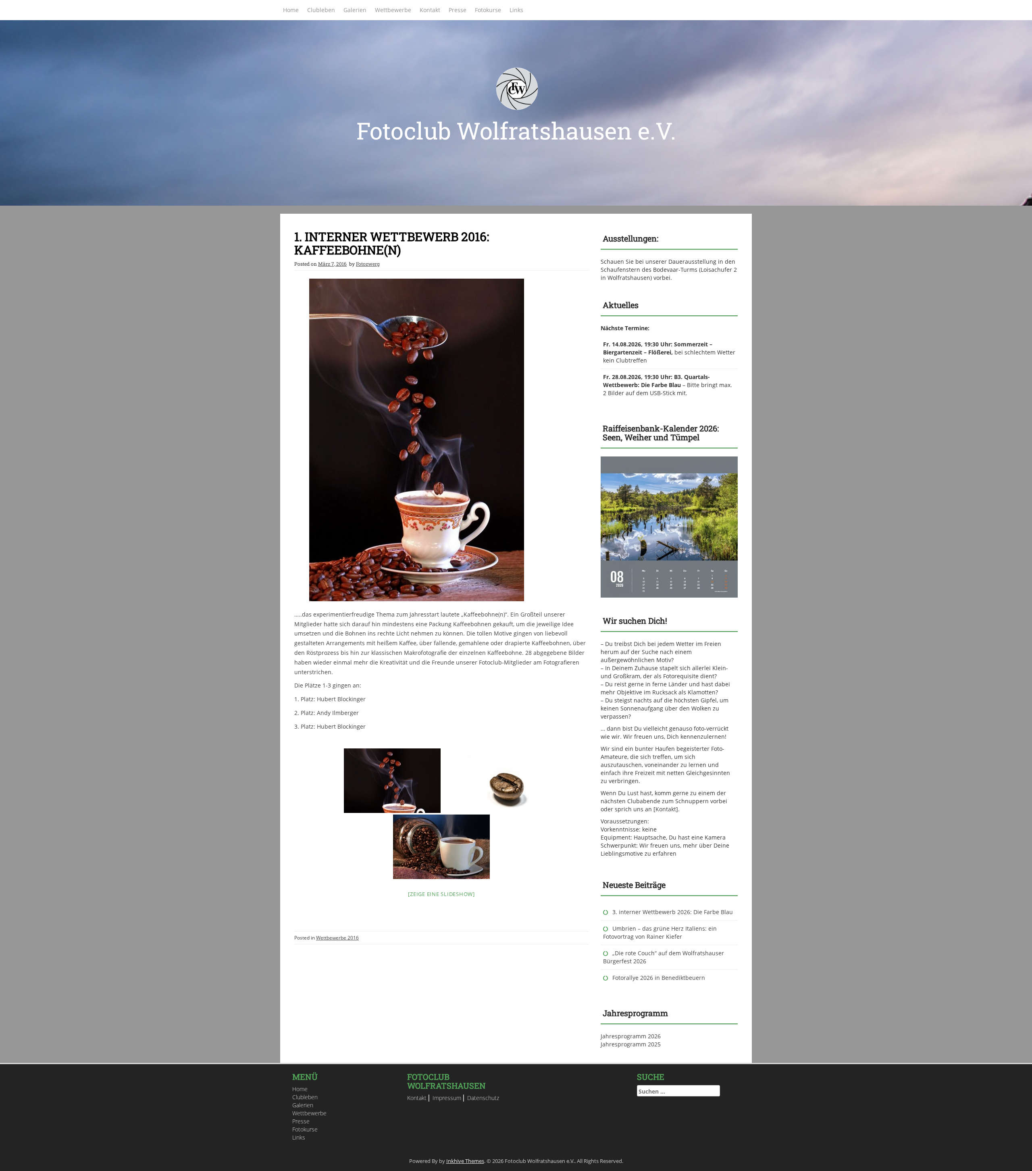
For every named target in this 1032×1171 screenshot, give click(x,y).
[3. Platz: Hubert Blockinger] (441, 847)
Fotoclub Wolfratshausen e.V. (516, 130)
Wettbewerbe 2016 (337, 937)
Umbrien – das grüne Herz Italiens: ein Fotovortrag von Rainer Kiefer (660, 932)
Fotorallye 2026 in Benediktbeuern (658, 977)
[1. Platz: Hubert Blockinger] (392, 780)
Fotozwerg (368, 263)
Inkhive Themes (465, 1161)
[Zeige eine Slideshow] (441, 894)
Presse (457, 10)
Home (291, 10)
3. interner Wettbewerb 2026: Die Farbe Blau (672, 912)
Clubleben (321, 10)
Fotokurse (488, 10)
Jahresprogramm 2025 (631, 1044)
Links (516, 10)
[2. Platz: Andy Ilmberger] (490, 780)
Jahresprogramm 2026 (631, 1036)
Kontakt (430, 10)
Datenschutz (483, 1098)
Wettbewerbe (393, 10)
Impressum (447, 1098)
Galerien (354, 10)
